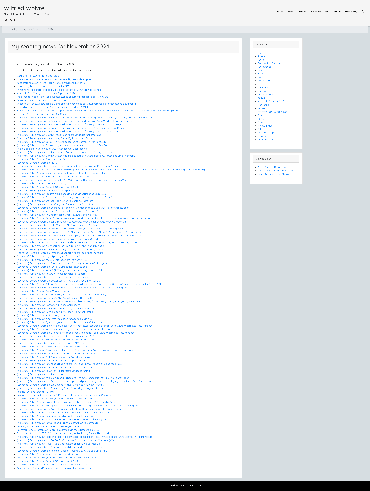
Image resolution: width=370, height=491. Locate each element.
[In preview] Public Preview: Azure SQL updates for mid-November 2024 (54, 398)
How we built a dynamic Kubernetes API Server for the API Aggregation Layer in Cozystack (65, 395)
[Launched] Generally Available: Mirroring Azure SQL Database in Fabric (55, 138)
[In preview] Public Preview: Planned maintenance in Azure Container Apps (56, 339)
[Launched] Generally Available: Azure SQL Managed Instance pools (53, 266)
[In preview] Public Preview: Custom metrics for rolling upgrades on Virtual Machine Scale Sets (66, 197)
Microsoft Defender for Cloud (273, 101)
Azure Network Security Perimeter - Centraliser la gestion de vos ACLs (54, 468)
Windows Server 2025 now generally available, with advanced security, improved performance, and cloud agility (76, 103)
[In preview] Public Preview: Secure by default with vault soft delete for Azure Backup (61, 173)
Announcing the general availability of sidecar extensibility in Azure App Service (59, 89)
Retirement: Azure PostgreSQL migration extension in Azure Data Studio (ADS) (58, 429)
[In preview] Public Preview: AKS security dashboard (44, 315)
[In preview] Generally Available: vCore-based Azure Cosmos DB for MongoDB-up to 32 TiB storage (69, 124)
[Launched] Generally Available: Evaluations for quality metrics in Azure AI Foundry (60, 384)
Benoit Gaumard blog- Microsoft (275, 174)
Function (262, 90)
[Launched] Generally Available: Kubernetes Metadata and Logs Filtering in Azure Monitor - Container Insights (75, 121)
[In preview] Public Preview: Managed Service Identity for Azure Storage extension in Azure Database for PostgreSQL (78, 405)
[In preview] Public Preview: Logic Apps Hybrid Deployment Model (51, 256)
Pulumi (261, 129)
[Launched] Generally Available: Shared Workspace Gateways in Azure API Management (63, 263)
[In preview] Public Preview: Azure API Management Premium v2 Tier (52, 259)
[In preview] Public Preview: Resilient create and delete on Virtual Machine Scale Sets (61, 193)
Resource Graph (266, 132)
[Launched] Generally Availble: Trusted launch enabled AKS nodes (51, 343)
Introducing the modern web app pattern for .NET (43, 86)
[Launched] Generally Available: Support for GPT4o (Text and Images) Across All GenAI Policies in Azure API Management (80, 232)
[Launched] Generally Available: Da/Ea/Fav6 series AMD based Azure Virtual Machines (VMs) (66, 440)
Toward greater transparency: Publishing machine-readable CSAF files (54, 107)
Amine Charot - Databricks (272, 167)
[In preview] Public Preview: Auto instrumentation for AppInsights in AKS (54, 318)
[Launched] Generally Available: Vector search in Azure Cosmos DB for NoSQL (58, 280)
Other (261, 115)
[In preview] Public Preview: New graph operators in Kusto (47, 454)
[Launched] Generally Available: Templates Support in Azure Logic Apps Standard (60, 252)
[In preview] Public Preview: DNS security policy (41, 183)
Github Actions (265, 94)
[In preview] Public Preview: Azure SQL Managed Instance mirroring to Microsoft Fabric (62, 270)
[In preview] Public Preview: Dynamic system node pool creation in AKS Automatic (60, 322)
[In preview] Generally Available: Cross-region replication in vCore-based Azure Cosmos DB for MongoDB (72, 128)
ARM (260, 52)
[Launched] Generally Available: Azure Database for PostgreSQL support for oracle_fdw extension (69, 409)
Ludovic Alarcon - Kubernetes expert (277, 170)
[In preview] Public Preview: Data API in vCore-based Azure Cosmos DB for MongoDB (61, 141)
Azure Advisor (265, 66)
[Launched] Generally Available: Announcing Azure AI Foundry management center (60, 388)
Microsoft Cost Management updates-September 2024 (46, 93)
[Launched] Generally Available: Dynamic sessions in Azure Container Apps (56, 353)
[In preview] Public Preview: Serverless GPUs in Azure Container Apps (53, 346)
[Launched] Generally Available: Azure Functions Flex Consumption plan (55, 367)
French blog (351, 11)
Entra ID (262, 84)
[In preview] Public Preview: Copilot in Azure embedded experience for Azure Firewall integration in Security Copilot (77, 242)
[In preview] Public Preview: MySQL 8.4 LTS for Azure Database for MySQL (55, 370)
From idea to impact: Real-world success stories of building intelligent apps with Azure (62, 96)
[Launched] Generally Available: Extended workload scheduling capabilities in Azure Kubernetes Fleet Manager (75, 332)
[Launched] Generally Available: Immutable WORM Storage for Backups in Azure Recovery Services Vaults (73, 180)
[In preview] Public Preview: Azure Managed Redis (43, 291)
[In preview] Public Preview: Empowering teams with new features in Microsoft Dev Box (62, 145)
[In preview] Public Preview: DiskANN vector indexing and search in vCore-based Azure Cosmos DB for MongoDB (76, 155)
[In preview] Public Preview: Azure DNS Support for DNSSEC (48, 186)
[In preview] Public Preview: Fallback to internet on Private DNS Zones (53, 176)
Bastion (262, 70)
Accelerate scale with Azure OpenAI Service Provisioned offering (51, 82)
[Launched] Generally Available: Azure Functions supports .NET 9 (51, 360)
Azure (261, 59)
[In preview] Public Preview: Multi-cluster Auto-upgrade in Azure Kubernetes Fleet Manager (64, 329)
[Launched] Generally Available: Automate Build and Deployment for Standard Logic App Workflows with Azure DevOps (80, 235)
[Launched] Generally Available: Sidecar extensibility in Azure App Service (55, 308)
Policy (261, 118)
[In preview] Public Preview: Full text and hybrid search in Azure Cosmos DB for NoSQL (62, 294)
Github (337, 11)
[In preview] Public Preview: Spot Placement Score (43, 159)
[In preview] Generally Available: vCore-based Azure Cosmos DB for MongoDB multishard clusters (68, 131)
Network (262, 108)
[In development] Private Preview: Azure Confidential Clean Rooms (52, 148)
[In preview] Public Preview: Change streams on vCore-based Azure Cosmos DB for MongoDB (66, 412)
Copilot (261, 77)
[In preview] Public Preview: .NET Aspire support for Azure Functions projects (57, 357)
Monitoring (263, 104)
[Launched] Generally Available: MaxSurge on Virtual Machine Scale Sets (55, 204)
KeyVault (262, 97)
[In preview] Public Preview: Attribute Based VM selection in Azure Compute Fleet (59, 211)
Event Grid (263, 87)
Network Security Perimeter (272, 111)
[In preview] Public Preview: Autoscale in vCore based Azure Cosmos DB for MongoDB (62, 419)
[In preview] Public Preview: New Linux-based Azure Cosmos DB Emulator (55, 416)
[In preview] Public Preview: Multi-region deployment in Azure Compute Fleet (57, 214)
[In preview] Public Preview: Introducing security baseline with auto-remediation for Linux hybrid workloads (73, 377)
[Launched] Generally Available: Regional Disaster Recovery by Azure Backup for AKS (62, 450)
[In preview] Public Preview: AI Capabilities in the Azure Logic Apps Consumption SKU (61, 245)
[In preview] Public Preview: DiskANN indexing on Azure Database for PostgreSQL (59, 134)
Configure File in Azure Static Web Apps (38, 75)
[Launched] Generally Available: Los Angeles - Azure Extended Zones (53, 277)
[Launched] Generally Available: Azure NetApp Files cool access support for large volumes (64, 152)
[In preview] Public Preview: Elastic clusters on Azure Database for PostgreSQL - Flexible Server (67, 402)
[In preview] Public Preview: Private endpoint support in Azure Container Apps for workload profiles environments (76, 350)
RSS (327, 11)
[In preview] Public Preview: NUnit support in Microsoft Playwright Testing (55, 311)
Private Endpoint (266, 125)
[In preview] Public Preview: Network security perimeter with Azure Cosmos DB (58, 422)
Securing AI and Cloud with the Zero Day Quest (42, 114)
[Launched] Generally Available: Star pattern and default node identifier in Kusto (59, 447)
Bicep (261, 73)
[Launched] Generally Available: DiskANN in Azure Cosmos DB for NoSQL (55, 298)
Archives (302, 11)
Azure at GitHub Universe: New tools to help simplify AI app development (55, 79)
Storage (262, 136)
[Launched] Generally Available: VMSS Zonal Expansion (46, 190)
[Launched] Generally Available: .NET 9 (37, 162)
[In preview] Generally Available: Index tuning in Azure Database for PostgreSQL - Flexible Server (67, 166)
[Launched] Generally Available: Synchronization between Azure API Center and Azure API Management (71, 221)
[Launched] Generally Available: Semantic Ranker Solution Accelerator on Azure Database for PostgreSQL (73, 287)
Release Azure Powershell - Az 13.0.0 (36, 391)
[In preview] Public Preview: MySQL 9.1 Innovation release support (51, 273)
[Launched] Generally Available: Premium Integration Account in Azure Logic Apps (60, 249)
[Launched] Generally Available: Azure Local (40, 374)
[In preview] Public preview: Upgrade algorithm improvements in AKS (53, 464)
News (290, 11)
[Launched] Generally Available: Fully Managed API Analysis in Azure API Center (58, 225)
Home (280, 11)
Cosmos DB (264, 80)
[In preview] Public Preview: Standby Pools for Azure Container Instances (55, 200)
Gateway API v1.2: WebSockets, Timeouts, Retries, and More (48, 426)
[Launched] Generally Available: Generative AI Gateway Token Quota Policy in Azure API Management (70, 228)
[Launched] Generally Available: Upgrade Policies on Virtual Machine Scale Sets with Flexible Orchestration (73, 207)
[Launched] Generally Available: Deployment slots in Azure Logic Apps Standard (59, 239)
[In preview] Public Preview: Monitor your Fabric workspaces (48, 304)
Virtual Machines (266, 139)
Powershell (263, 122)
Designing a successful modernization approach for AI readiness (51, 100)
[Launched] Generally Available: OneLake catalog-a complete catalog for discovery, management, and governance (78, 301)
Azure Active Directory (269, 63)
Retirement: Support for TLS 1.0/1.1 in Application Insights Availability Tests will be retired (63, 433)
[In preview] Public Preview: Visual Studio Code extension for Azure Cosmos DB (58, 443)
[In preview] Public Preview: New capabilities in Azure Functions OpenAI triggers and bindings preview (70, 363)
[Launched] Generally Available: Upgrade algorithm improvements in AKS (55, 336)
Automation (264, 56)
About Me (316, 11)
